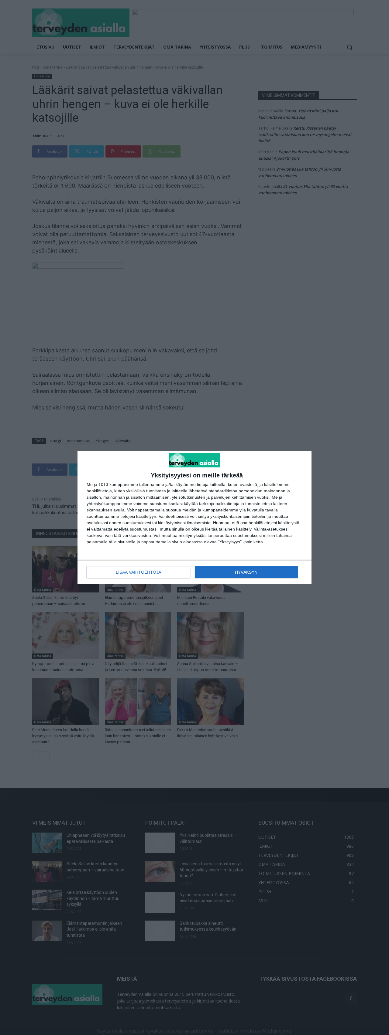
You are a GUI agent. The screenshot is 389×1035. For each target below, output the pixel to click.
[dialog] (194, 517)
